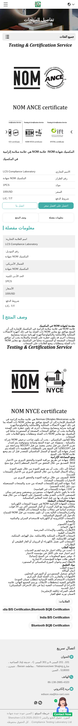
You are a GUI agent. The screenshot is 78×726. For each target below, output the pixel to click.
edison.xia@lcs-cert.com (55, 694)
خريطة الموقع (42, 713)
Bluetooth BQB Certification (50, 625)
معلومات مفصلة (56, 217)
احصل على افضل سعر (56, 205)
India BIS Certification (55, 617)
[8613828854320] (36, 703)
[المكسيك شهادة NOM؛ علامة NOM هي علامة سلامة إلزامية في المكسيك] (40, 80)
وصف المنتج (20, 217)
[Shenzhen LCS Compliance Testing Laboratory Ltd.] (38, 4)
